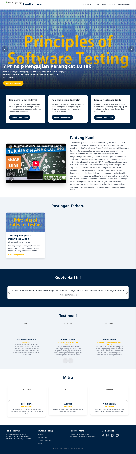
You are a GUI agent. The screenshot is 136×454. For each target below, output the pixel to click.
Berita (40, 443)
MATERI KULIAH (124, 4)
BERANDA (87, 4)
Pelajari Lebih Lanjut (19, 117)
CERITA (96, 4)
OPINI (103, 4)
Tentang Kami (42, 437)
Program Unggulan (44, 440)
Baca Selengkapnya (13, 83)
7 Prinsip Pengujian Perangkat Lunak (47, 66)
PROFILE (112, 4)
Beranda (40, 435)
